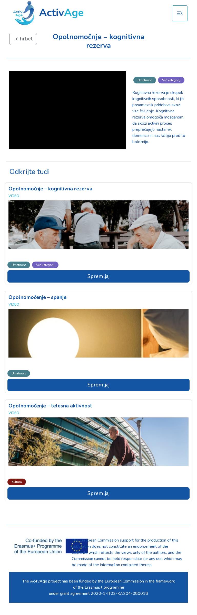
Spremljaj (98, 276)
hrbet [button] (23, 38)
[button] (180, 13)
